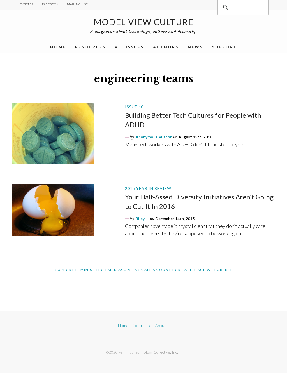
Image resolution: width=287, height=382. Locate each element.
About (160, 325)
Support (224, 46)
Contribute (141, 325)
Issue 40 (134, 106)
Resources (90, 46)
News (195, 46)
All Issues (129, 46)
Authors (166, 46)
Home (58, 46)
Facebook (50, 4)
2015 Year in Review (148, 188)
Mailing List (77, 4)
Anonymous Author (154, 137)
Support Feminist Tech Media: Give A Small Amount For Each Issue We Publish (143, 270)
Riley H (142, 218)
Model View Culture (143, 22)
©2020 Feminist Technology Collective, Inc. (142, 352)
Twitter (27, 4)
